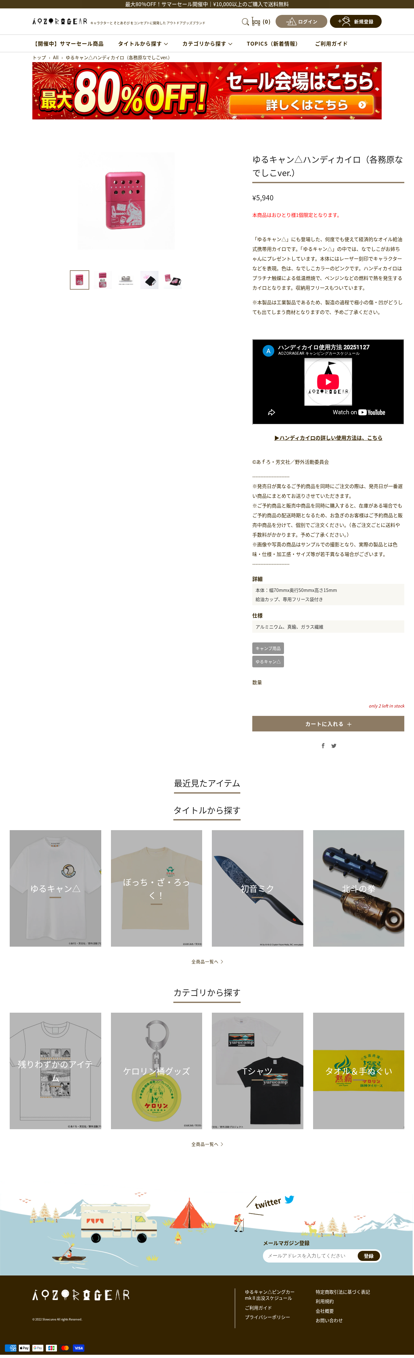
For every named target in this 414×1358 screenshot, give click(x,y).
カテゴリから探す (204, 43)
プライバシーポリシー (267, 1317)
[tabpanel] (126, 201)
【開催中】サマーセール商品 (68, 43)
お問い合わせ (329, 1320)
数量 (257, 682)
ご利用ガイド (331, 43)
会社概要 (325, 1311)
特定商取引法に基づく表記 (343, 1291)
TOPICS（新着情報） (274, 43)
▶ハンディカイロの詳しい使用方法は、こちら (328, 437)
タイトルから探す (140, 43)
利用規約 (325, 1301)
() (267, 21)
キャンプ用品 (268, 648)
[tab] (79, 280)
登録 (369, 1256)
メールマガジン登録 (286, 1243)
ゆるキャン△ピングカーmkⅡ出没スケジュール (270, 1294)
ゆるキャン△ (268, 661)
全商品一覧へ (205, 961)
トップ (39, 57)
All (56, 57)
